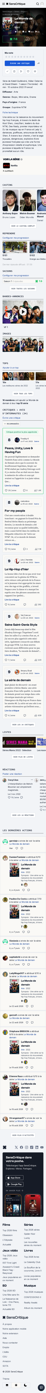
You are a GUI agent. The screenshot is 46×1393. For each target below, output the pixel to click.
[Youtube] (41, 1148)
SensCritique (7, 12)
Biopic (23, 12)
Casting (7, 184)
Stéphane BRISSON (19, 1031)
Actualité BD (9, 1309)
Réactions (9, 769)
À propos (7, 1324)
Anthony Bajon (10, 213)
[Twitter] (16, 1148)
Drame (33, 97)
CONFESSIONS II (32, 1297)
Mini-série (23, 97)
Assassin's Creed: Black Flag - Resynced (11, 1270)
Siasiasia (13, 940)
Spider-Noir (29, 1234)
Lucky (27, 1238)
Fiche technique (10, 112)
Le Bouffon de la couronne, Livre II (33, 1269)
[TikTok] (31, 1148)
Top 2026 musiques (33, 1292)
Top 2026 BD (9, 1290)
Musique (30, 1285)
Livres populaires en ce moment (32, 1277)
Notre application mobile (14, 1328)
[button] (42, 4)
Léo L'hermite (27, 560)
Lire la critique (12, 485)
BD (5, 1285)
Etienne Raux (16, 1076)
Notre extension (10, 1333)
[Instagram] (26, 1148)
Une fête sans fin (11, 1294)
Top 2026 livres (31, 1257)
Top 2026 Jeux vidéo (10, 1257)
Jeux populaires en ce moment (12, 1279)
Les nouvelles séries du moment (32, 1244)
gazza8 (13, 1015)
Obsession (8, 1235)
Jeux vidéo (10, 1250)
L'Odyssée (7, 1240)
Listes (7, 732)
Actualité (7, 1244)
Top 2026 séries (32, 1229)
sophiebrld (14, 957)
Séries (16, 12)
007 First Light (9, 1262)
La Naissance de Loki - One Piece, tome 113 (11, 1302)
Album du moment (33, 1308)
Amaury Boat (26, 671)
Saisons (7, 271)
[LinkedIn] (36, 1148)
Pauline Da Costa (18, 899)
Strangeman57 (17, 1118)
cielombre (25, 501)
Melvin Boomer (27, 213)
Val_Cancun (26, 615)
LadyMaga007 (16, 973)
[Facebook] (21, 1148)
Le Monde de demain (11, 14)
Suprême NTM (19, 107)
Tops (5, 363)
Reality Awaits (30, 1302)
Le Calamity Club (32, 1262)
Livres (28, 1250)
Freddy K (25, 439)
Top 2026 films (10, 1230)
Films (6, 1225)
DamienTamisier (17, 857)
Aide (5, 1338)
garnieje (13, 841)
